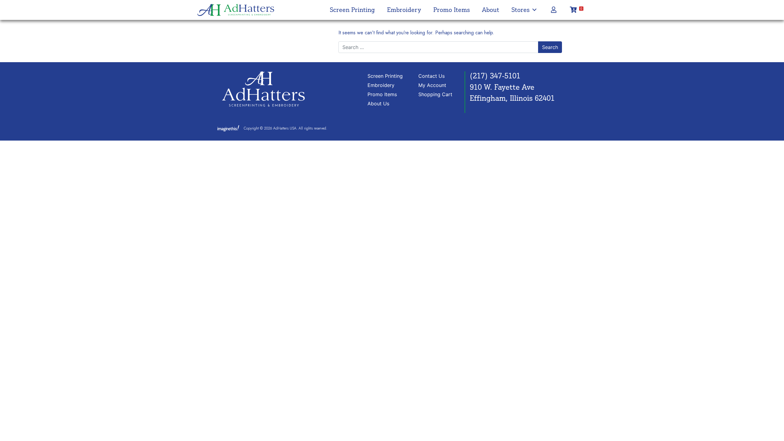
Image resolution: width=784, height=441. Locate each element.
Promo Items (451, 9)
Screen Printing (352, 9)
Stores (520, 9)
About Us (378, 103)
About (490, 9)
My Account (432, 85)
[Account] (553, 10)
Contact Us (431, 76)
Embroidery (404, 9)
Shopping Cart (435, 94)
